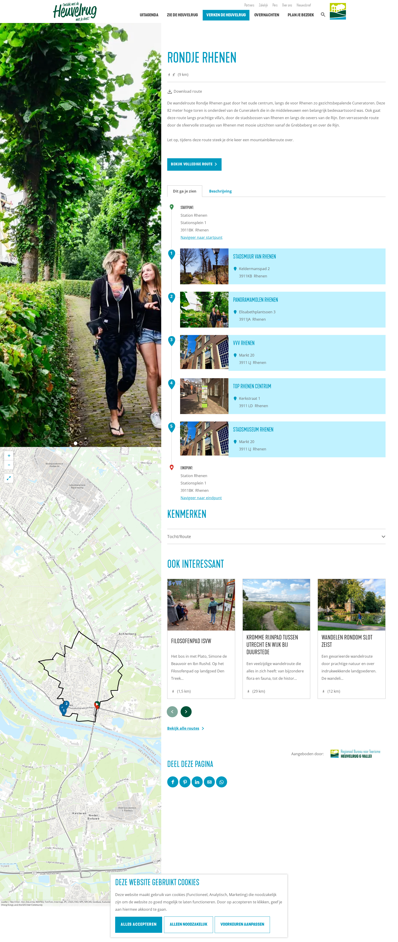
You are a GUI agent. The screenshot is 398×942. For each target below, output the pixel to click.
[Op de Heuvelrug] (338, 11)
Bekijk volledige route (192, 164)
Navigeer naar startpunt (201, 237)
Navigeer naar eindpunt (201, 497)
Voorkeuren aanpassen (242, 925)
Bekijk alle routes (183, 728)
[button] (97, 706)
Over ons (287, 5)
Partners (249, 5)
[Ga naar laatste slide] (7, 234)
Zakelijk (263, 5)
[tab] (75, 443)
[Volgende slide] (153, 234)
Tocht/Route (179, 536)
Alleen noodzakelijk (188, 925)
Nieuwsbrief (304, 5)
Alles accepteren (139, 925)
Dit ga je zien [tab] (184, 191)
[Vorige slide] (172, 711)
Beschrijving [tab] (220, 191)
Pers (275, 5)
